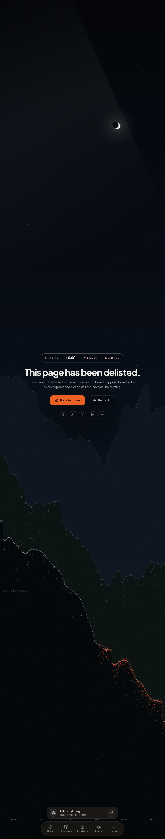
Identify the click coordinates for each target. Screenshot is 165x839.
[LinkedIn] (92, 415)
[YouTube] (72, 415)
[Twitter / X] (63, 415)
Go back (104, 400)
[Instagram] (82, 415)
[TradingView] (102, 415)
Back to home (70, 400)
